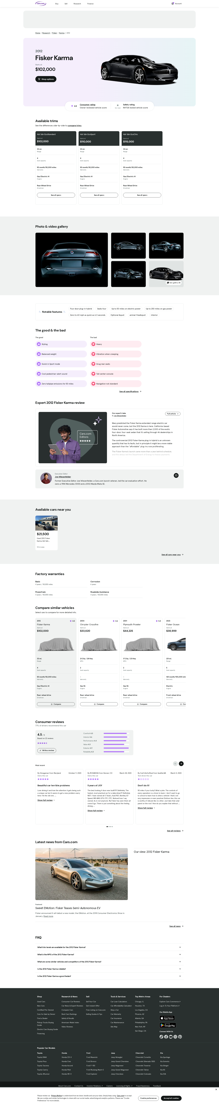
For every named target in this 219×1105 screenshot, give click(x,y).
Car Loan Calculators (119, 1001)
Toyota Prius (42, 1061)
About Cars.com (64, 1086)
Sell (66, 4)
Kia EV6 (163, 1074)
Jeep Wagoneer (117, 1065)
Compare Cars (67, 1010)
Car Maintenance (117, 1022)
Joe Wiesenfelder (120, 416)
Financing (41, 1033)
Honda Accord (67, 1065)
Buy (56, 4)
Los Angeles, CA (141, 1010)
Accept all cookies (171, 1098)
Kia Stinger (164, 1065)
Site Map (114, 1027)
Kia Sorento (164, 1061)
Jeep (113, 1053)
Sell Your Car (91, 1001)
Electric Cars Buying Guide (47, 1029)
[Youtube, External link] (171, 1037)
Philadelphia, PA (141, 1022)
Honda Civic (66, 1061)
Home (37, 33)
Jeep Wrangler (116, 1057)
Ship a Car (115, 1010)
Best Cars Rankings (69, 1014)
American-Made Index (70, 1022)
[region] (109, 1096)
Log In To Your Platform (169, 1006)
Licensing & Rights (123, 1086)
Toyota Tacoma (43, 1065)
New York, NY (140, 1027)
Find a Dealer (42, 1018)
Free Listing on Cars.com (96, 1010)
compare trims (74, 125)
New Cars (41, 1006)
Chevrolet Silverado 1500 (145, 1061)
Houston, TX (140, 1006)
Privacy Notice (56, 1096)
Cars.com (120, 1096)
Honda (64, 1053)
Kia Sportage (165, 1057)
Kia (161, 1053)
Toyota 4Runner (43, 1074)
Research (77, 4)
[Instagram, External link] (175, 1037)
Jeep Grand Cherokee (120, 1061)
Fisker (54, 33)
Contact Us (78, 1086)
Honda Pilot (66, 1070)
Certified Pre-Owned (45, 1010)
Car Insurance (116, 1018)
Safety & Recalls (68, 1018)
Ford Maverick (91, 1057)
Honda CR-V (67, 1057)
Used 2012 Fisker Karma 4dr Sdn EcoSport (43, 539)
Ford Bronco (91, 1061)
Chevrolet (140, 1053)
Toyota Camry (42, 1070)
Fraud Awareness (143, 1086)
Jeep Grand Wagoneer (120, 1070)
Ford (88, 1053)
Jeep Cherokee (117, 1074)
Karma (61, 33)
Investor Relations (94, 1086)
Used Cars (41, 1001)
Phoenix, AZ (139, 1014)
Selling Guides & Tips (94, 1014)
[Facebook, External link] (166, 1037)
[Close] (216, 1089)
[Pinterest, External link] (180, 1037)
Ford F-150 (90, 1065)
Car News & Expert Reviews (72, 1006)
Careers (109, 1086)
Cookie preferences (148, 1098)
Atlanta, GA (139, 1018)
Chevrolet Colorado (143, 1074)
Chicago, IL (139, 1001)
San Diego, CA (140, 1031)
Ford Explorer (91, 1074)
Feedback (157, 1086)
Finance (90, 4)
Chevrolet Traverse (143, 1065)
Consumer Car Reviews (71, 1001)
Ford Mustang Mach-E (95, 1070)
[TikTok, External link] (161, 1037)
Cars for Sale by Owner (46, 1014)
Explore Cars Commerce (169, 1001)
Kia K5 (162, 1070)
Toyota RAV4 (42, 1057)
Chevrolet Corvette (143, 1057)
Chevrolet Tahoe (142, 1070)
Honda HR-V (66, 1074)
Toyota (39, 1053)
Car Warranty (116, 1014)
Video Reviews (67, 1027)
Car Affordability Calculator (121, 1006)
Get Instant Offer (92, 1006)
